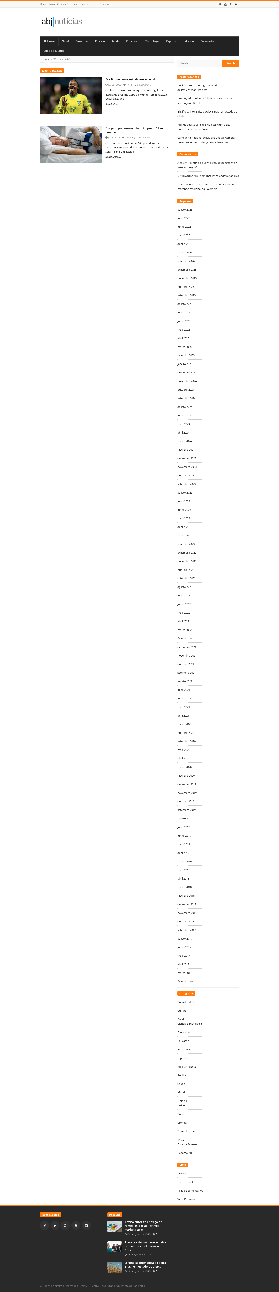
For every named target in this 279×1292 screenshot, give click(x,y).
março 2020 (184, 767)
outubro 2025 (185, 287)
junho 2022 (184, 604)
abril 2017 (183, 964)
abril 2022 (183, 621)
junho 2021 (184, 698)
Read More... (113, 104)
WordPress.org (186, 1199)
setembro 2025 (186, 295)
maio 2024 (183, 424)
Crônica (182, 1122)
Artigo (181, 1105)
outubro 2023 (185, 475)
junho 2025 (184, 321)
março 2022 (184, 630)
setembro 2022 (186, 578)
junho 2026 (184, 227)
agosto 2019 (184, 818)
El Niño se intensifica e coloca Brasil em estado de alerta (145, 1265)
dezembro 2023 (186, 458)
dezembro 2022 (186, 552)
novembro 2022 (187, 561)
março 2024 (184, 441)
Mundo (189, 41)
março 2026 (184, 252)
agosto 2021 (184, 681)
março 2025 (184, 347)
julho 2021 (183, 690)
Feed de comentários (190, 1190)
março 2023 (184, 535)
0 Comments (144, 84)
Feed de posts (185, 1182)
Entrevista (207, 41)
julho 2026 (183, 218)
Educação (132, 41)
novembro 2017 (187, 913)
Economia (81, 41)
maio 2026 (183, 235)
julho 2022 (183, 595)
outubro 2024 (185, 389)
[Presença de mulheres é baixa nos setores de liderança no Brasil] (114, 1246)
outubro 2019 (185, 801)
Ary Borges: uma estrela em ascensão (131, 79)
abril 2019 (183, 853)
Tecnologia (152, 41)
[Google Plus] (65, 1225)
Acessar (182, 1173)
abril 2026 (183, 244)
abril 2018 (183, 878)
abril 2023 (183, 527)
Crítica (181, 1114)
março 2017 (184, 973)
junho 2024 (184, 415)
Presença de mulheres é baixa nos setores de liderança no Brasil (145, 1246)
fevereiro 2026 (186, 261)
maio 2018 (183, 870)
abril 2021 (183, 715)
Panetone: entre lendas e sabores (218, 176)
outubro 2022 (185, 570)
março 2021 (184, 724)
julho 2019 (183, 827)
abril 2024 (183, 432)
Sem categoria (186, 1131)
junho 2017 (184, 947)
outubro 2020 (185, 733)
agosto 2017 (184, 938)
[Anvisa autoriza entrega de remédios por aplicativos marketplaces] (114, 1226)
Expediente (86, 4)
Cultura (181, 1010)
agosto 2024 (184, 407)
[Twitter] (220, 4)
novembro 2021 (187, 655)
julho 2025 (183, 312)
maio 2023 (183, 518)
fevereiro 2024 (186, 449)
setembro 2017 (186, 930)
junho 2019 (184, 835)
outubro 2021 (185, 664)
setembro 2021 (186, 672)
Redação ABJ (184, 1153)
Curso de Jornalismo (67, 4)
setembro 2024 (186, 398)
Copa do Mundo (54, 51)
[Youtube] (225, 4)
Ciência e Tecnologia (189, 1024)
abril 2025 (183, 338)
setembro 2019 (186, 810)
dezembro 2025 (186, 269)
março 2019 (184, 861)
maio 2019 (183, 844)
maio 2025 (183, 329)
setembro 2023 (186, 484)
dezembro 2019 (186, 784)
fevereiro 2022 (186, 638)
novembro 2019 (187, 793)
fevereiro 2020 (186, 775)
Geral (65, 41)
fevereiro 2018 (186, 895)
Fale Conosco (101, 4)
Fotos (52, 4)
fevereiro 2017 (186, 981)
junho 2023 (184, 510)
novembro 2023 (187, 467)
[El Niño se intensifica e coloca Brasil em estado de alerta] (114, 1267)
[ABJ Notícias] (61, 21)
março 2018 (184, 887)
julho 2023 (183, 501)
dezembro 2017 (186, 904)
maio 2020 (183, 750)
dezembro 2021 (186, 647)
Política (100, 41)
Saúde (115, 41)
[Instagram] (231, 4)
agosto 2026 (184, 209)
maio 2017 (183, 956)
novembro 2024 (187, 381)
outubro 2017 (185, 921)
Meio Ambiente (186, 1066)
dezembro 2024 (186, 372)
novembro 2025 (187, 278)
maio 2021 (183, 707)
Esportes (172, 41)
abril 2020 (183, 758)
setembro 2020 (186, 741)
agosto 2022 (184, 587)
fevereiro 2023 (186, 544)
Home (43, 4)
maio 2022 (183, 612)
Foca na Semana (187, 1144)
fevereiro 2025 (186, 355)
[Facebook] (215, 4)
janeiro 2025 (184, 364)
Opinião (182, 1101)
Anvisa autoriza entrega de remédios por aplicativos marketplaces (143, 1226)
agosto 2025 (184, 304)
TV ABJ (181, 1140)
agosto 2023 (184, 492)
